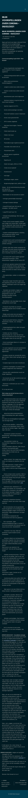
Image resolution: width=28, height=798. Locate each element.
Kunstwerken (12, 1)
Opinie (6, 1)
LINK (21, 482)
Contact (8, 4)
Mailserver (13, 4)
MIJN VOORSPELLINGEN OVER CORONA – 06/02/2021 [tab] (14, 32)
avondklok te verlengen (10, 640)
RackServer (19, 4)
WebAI (23, 4)
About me (4, 4)
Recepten (19, 1)
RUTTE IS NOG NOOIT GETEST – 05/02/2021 (6, 783)
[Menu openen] (25, 9)
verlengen (21, 758)
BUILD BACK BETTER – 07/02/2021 (20, 782)
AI (15, 1)
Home (3, 1)
